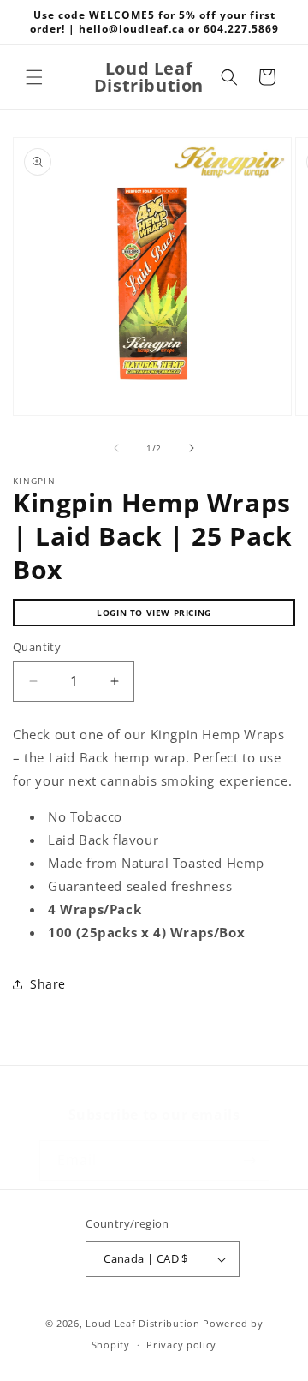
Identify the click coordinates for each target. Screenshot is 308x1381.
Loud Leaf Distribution (142, 1323)
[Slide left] (116, 448)
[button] (34, 77)
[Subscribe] (250, 1160)
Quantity (37, 647)
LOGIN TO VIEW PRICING (154, 613)
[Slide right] (191, 448)
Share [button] (48, 984)
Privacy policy (181, 1344)
